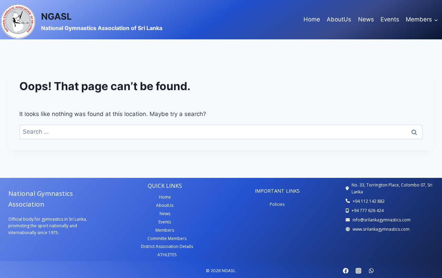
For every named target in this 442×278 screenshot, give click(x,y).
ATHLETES (166, 255)
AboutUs (339, 19)
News (366, 19)
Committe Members (166, 238)
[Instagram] (358, 270)
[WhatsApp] (371, 270)
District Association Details (167, 246)
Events (390, 19)
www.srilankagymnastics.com (381, 229)
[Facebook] (345, 270)
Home (312, 19)
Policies (277, 204)
